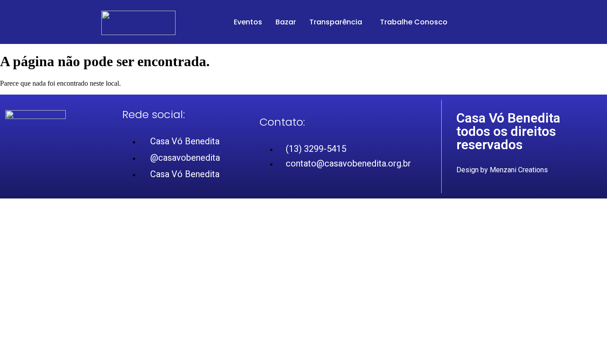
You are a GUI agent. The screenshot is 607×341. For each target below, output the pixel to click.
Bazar (286, 22)
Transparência (335, 22)
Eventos (248, 22)
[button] (338, 22)
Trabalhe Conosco (413, 22)
